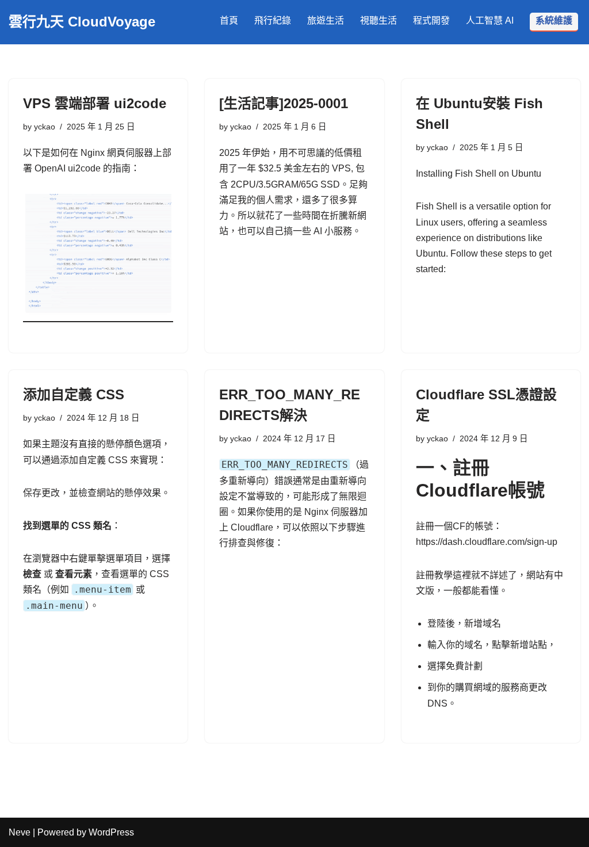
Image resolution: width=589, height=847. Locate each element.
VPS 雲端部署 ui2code (94, 103)
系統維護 (554, 20)
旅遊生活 (325, 20)
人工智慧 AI (490, 20)
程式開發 (431, 20)
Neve (19, 832)
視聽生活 (378, 20)
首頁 (229, 20)
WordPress (111, 832)
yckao (44, 126)
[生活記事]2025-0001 (283, 103)
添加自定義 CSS (73, 394)
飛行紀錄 (272, 20)
